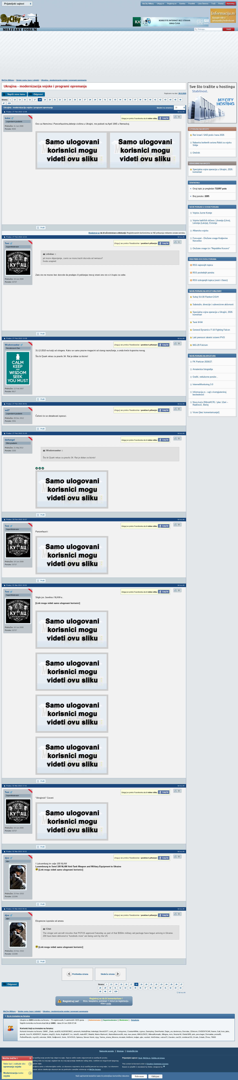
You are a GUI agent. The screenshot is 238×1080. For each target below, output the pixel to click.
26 (80, 100)
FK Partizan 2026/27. (203, 361)
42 (160, 100)
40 (150, 100)
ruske (13, 1074)
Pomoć (221, 4)
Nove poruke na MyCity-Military (205, 291)
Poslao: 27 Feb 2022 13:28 (16, 338)
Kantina (182, 4)
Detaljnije (135, 1020)
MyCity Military (148, 4)
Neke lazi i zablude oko (14, 1065)
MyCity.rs (146, 1058)
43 (165, 100)
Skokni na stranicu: (165, 108)
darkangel (10, 440)
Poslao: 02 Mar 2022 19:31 (16, 851)
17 (35, 100)
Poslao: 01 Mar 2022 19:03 (16, 585)
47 (4, 103)
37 (135, 100)
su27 (7, 410)
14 (20, 100)
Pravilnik (191, 4)
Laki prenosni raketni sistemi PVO (209, 337)
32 (110, 100)
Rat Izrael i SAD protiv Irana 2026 (208, 135)
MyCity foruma (95, 1069)
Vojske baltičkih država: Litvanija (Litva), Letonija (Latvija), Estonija (212, 221)
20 (50, 100)
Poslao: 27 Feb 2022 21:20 (16, 433)
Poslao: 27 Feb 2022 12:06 (16, 112)
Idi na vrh (182, 992)
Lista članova (203, 4)
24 (70, 100)
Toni (7, 243)
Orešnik (196, 153)
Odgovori (38, 94)
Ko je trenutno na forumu (18, 1016)
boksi (7, 118)
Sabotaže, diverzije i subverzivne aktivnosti (213, 304)
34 (120, 100)
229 (9, 103)
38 (140, 100)
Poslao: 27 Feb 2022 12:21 (16, 237)
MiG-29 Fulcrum (200, 345)
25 (75, 100)
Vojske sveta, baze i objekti (27, 80)
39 (145, 100)
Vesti (140, 1058)
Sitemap (120, 1051)
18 (40, 100)
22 (60, 100)
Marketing (230, 4)
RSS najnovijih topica (203, 265)
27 (85, 100)
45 (175, 100)
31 (105, 100)
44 (170, 100)
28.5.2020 (182, 93)
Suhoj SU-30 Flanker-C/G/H (206, 297)
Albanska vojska (200, 230)
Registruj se (171, 4)
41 (155, 100)
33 (115, 100)
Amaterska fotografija (203, 369)
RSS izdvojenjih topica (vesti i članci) (210, 280)
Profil (42, 228)
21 (55, 100)
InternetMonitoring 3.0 (203, 384)
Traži (213, 4)
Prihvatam (139, 1076)
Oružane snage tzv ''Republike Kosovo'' (211, 248)
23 (65, 100)
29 (95, 100)
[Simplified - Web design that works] (164, 1066)
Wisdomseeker (12, 345)
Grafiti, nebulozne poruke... (205, 377)
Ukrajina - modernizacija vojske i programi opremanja (63, 80)
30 (100, 100)
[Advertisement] (119, 57)
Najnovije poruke (106, 1051)
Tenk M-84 (198, 322)
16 (30, 100)
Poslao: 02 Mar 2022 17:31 (16, 786)
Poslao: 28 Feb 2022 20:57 (16, 519)
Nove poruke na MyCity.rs (202, 356)
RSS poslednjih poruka (203, 272)
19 (45, 100)
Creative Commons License (157, 1064)
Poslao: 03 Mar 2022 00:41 (16, 909)
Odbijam (155, 1076)
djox (7, 858)
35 (125, 100)
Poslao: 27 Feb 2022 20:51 (16, 404)
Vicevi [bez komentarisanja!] (206, 412)
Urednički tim (132, 1051)
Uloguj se (160, 4)
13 (15, 100)
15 (25, 100)
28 (90, 100)
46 (180, 100)
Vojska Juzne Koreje (202, 213)
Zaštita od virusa (158, 1058)
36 (130, 100)
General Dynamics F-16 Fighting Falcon (211, 330)
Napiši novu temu (16, 94)
